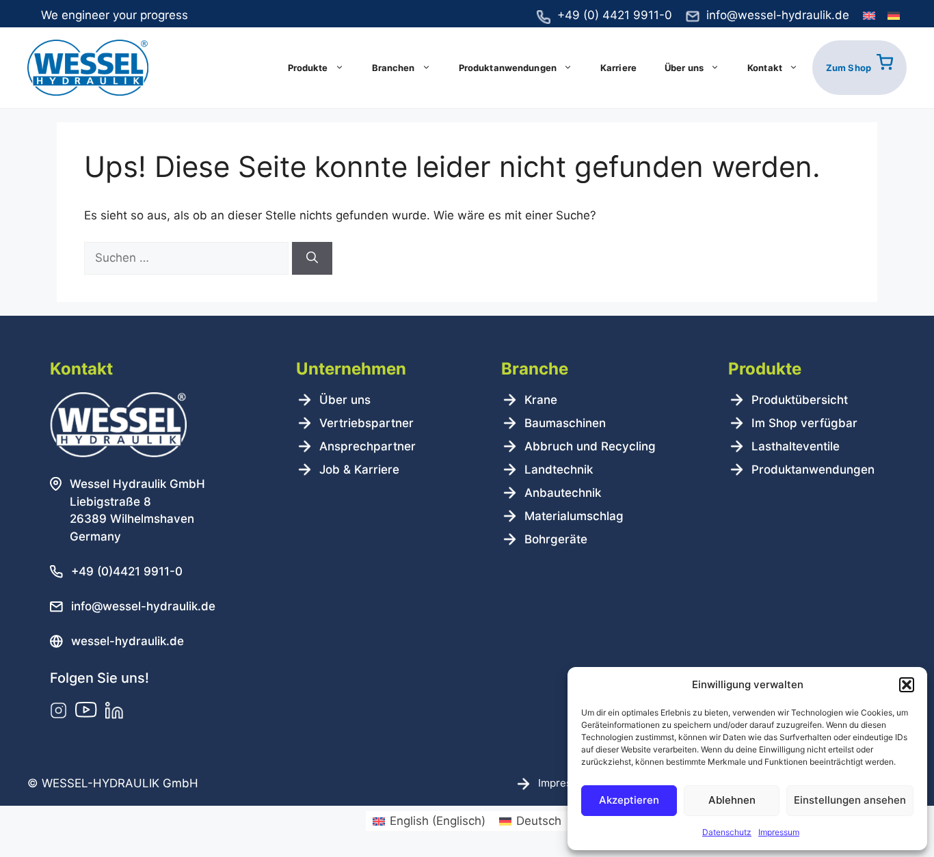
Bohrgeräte (555, 539)
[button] (906, 685)
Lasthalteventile (795, 446)
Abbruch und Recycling (590, 446)
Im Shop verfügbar (804, 423)
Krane (540, 400)
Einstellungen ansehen (850, 799)
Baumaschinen (565, 423)
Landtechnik (558, 469)
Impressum (778, 832)
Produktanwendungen (508, 67)
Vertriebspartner (366, 423)
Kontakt (764, 67)
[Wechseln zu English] (869, 16)
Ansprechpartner (367, 446)
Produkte (308, 67)
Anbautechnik (562, 493)
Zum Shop (848, 67)
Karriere (618, 67)
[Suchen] (312, 258)
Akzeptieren (629, 799)
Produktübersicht (799, 400)
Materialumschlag (574, 516)
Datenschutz (726, 832)
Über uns (684, 67)
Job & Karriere (359, 469)
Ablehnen (732, 799)
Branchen (393, 67)
